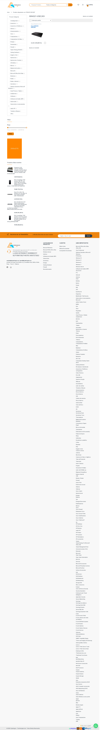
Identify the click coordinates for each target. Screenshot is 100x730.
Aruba (77, 692)
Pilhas (77, 435)
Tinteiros (78, 339)
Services (78, 561)
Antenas (78, 486)
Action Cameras (79, 463)
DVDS (77, 407)
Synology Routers (80, 607)
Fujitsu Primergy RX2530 (16, 49)
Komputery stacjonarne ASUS (83, 682)
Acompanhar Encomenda (65, 250)
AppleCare (78, 711)
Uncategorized (15, 20)
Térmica (78, 331)
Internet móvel (79, 493)
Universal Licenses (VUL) (82, 549)
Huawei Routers (79, 673)
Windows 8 (78, 262)
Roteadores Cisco (37, 23)
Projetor (78, 465)
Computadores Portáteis (81, 343)
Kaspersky (78, 294)
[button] (96, 726)
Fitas (77, 446)
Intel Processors (80, 667)
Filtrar (10, 133)
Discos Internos (79, 400)
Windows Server (47, 252)
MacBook (78, 348)
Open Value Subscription (82, 557)
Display (77, 715)
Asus (77, 680)
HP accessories (79, 539)
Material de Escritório (16, 68)
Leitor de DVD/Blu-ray (81, 470)
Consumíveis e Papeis (81, 423)
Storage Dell (79, 582)
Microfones (78, 455)
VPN (12, 113)
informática (14, 62)
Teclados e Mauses (15, 111)
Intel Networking (80, 659)
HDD (77, 721)
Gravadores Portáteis (81, 467)
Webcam (78, 381)
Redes (12, 78)
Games (77, 352)
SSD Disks (78, 636)
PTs (77, 272)
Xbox (77, 308)
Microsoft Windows (47, 247)
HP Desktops (79, 524)
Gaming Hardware (15, 52)
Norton (77, 283)
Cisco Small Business (81, 515)
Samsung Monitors (80, 634)
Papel (77, 425)
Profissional (78, 255)
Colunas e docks (80, 450)
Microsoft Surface (80, 568)
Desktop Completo (80, 354)
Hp (76, 522)
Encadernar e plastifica (81, 440)
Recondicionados (47, 269)
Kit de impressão (80, 337)
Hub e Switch (79, 491)
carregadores (79, 370)
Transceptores (79, 417)
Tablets (77, 325)
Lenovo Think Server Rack (82, 648)
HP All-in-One (79, 526)
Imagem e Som (14, 55)
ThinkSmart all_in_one (81, 653)
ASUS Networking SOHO (82, 688)
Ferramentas (14, 44)
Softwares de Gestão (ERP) (16, 99)
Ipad (77, 321)
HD (76, 409)
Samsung (78, 632)
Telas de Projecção (80, 459)
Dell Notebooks (79, 578)
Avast (77, 278)
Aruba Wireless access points (83, 696)
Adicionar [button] (44, 43)
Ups (77, 499)
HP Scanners (79, 534)
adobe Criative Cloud (81, 302)
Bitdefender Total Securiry (82, 296)
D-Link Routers (79, 623)
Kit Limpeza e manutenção (82, 366)
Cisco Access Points (80, 513)
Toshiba (78, 719)
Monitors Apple (79, 705)
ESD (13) (78, 559)
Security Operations (80, 591)
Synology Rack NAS (80, 605)
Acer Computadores (81, 717)
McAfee (78, 281)
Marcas (13, 65)
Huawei (77, 669)
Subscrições (14, 101)
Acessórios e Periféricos (17, 26)
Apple (77, 698)
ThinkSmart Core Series (81, 655)
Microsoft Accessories (81, 563)
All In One (78, 358)
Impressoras (14, 57)
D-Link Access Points (81, 615)
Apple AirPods (79, 709)
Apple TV (78, 707)
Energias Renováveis (81, 501)
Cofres (77, 442)
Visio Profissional (80, 250)
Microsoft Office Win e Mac (49, 249)
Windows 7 (78, 264)
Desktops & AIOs (80, 651)
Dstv (77, 306)
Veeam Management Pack (82, 546)
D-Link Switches (79, 625)
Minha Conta (62, 246)
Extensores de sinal (80, 484)
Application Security (80, 597)
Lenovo (78, 644)
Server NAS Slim (80, 609)
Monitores (13, 76)
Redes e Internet (15, 81)
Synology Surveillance (81, 603)
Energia (12, 41)
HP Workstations (80, 537)
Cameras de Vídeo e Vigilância (83, 457)
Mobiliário (78, 421)
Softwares (13, 96)
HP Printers (78, 532)
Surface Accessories (81, 570)
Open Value (79, 555)
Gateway (78, 489)
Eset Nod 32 (79, 291)
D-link (77, 613)
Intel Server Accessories (81, 663)
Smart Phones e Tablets (16, 91)
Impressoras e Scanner (16, 60)
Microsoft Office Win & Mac (17, 73)
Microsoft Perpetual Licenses (83, 565)
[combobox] (37, 4)
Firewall (13, 47)
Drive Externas (79, 394)
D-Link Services (79, 630)
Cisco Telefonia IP (80, 520)
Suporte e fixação (80, 379)
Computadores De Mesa (17, 39)
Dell (77, 572)
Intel (77, 657)
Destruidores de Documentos (83, 431)
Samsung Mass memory (81, 642)
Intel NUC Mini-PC (80, 661)
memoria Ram (79, 402)
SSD (77, 396)
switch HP (13, 108)
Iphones (78, 319)
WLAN (77, 678)
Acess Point (78, 482)
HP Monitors (79, 528)
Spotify (77, 312)
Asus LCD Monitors (80, 690)
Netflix (77, 304)
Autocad (78, 275)
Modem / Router (80, 478)
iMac (77, 345)
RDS (77, 287)
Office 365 (78, 248)
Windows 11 (78, 260)
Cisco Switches (79, 518)
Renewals (78, 551)
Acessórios (14, 23)
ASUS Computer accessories (83, 686)
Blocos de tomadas (80, 427)
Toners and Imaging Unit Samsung (84, 640)
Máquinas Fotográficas (81, 472)
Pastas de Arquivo (80, 433)
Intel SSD (78, 665)
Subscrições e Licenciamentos (16, 105)
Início (8, 12)
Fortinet (77, 587)
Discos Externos (80, 391)
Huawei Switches (80, 671)
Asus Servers (79, 684)
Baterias (78, 497)
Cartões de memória (81, 398)
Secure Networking (80, 599)
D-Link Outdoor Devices (81, 628)
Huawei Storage (80, 676)
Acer (77, 713)
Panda (77, 285)
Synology (78, 601)
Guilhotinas (78, 438)
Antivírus (13, 28)
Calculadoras (79, 429)
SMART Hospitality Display (82, 638)
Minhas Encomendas (64, 248)
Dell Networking (79, 580)
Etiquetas (78, 444)
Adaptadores (79, 377)
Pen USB (78, 375)
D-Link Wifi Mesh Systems (82, 621)
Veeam (77, 541)
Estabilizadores (79, 503)
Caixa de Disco (79, 404)
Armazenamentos (15, 31)
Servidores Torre (80, 415)
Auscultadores (79, 383)
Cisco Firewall (79, 509)
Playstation (78, 310)
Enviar (88, 236)
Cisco (32, 23)
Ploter (77, 333)
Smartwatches (79, 323)
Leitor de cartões (80, 385)
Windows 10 (79, 258)
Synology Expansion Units (82, 611)
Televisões (78, 461)
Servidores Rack (80, 413)
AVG (77, 289)
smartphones (14, 93)
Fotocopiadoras (79, 335)
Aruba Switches (79, 694)
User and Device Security (82, 588)
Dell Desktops (79, 576)
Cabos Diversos (79, 372)
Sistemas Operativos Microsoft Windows (16, 87)
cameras (78, 452)
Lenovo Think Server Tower (82, 646)
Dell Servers (79, 574)
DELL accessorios (80, 584)
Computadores (14, 36)
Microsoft (13, 70)
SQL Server (78, 270)
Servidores (14, 84)
